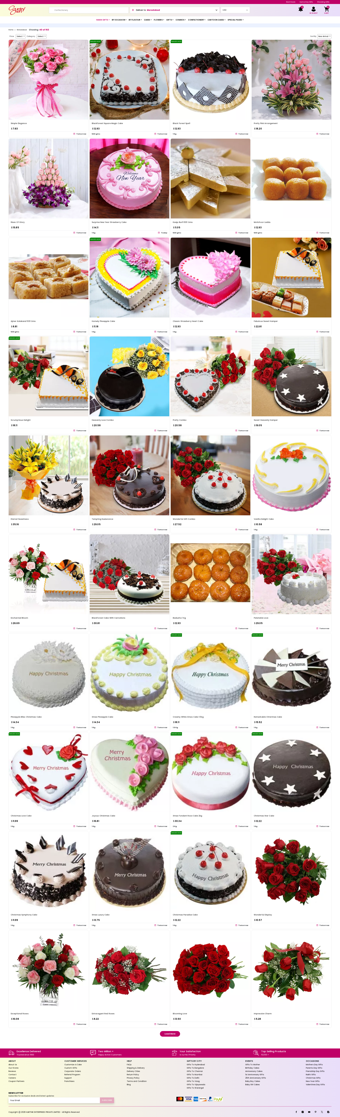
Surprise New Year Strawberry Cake (109, 222)
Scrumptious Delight (21, 420)
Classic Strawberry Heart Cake (188, 321)
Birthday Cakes (252, 1068)
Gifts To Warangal (195, 1088)
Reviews (12, 1071)
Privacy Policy (133, 1078)
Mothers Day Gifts (314, 1064)
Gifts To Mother (252, 1064)
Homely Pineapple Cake (103, 321)
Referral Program (72, 1074)
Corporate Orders (72, 1071)
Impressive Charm (263, 1013)
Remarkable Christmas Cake (268, 717)
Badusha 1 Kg (179, 618)
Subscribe (107, 1100)
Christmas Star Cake (264, 815)
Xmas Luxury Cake (101, 914)
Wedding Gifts (323, 2)
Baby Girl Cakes (252, 1084)
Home (10, 30)
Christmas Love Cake (21, 815)
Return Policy (133, 1074)
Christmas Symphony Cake (24, 914)
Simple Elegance (19, 123)
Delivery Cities (133, 1071)
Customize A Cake (73, 1064)
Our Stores (13, 1068)
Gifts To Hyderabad (196, 1064)
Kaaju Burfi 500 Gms (183, 222)
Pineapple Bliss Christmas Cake (26, 717)
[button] (103, 19)
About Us (12, 1064)
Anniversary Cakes (254, 1071)
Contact (12, 1074)
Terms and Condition (137, 1081)
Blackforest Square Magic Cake (107, 123)
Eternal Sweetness (20, 519)
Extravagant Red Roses (103, 1013)
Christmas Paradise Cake (185, 914)
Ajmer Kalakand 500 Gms (23, 321)
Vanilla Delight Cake (264, 519)
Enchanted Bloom (19, 618)
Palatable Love (261, 618)
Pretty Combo (179, 420)
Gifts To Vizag (193, 1081)
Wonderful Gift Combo (184, 519)
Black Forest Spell (181, 123)
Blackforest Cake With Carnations (108, 618)
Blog (129, 1084)
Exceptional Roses (20, 1013)
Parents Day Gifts (314, 1068)
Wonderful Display (263, 914)
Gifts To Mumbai (194, 1074)
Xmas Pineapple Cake (102, 717)
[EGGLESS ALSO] (129, 79)
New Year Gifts (313, 1081)
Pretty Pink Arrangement (266, 123)
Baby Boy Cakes (252, 1081)
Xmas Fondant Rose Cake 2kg (187, 815)
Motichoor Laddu (262, 222)
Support (68, 1078)
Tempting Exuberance (102, 519)
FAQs (129, 1064)
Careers (12, 1078)
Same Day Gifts (306, 2)
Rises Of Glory (18, 222)
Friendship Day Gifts (315, 1071)
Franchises (69, 1081)
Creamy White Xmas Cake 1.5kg (188, 717)
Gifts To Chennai (195, 1071)
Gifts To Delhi (193, 1078)
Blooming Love (180, 1013)
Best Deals (290, 2)
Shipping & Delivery (136, 1068)
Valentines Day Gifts (315, 1084)
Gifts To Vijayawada (196, 1084)
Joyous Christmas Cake (103, 815)
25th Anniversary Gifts (255, 1078)
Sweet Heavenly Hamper (266, 420)
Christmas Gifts (313, 1078)
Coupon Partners (16, 1081)
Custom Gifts (70, 1068)
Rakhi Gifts (311, 1074)
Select (20, 36)
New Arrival (323, 36)
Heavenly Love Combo (103, 420)
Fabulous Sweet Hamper (266, 321)
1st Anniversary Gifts (254, 1074)
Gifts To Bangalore (195, 1068)
